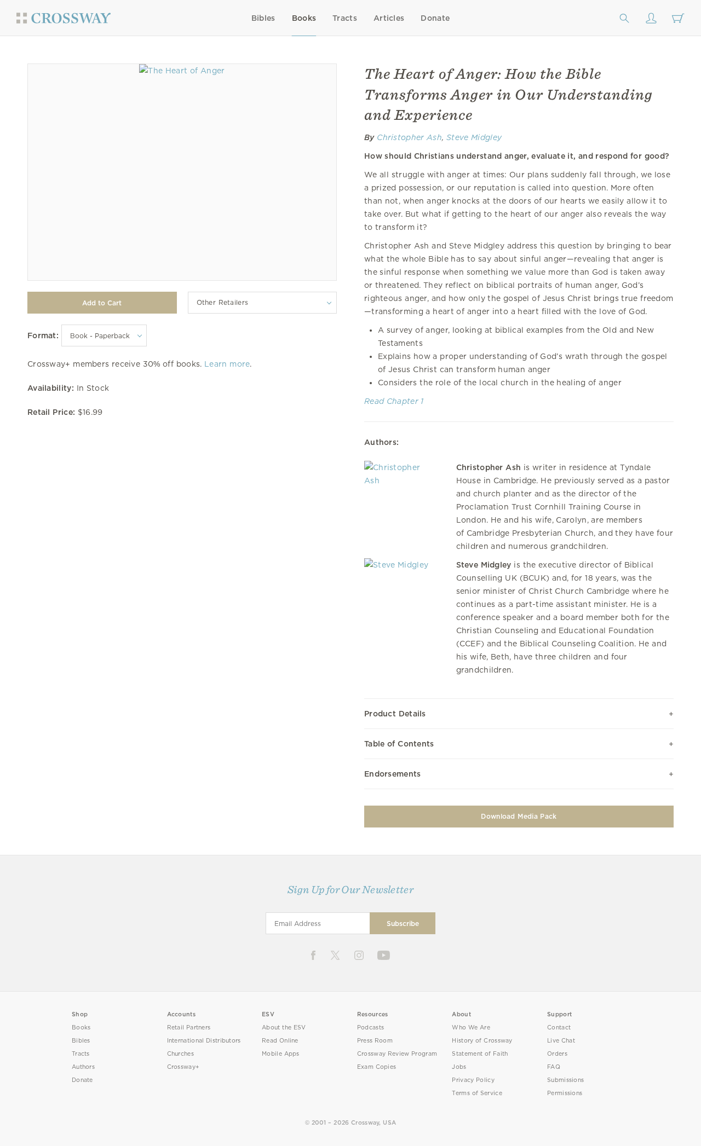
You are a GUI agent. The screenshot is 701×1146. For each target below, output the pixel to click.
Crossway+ (183, 1066)
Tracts (344, 18)
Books (304, 18)
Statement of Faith (480, 1053)
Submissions (565, 1080)
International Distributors (204, 1040)
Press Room (375, 1040)
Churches (180, 1053)
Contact (559, 1027)
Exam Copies (377, 1066)
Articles (389, 18)
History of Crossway (482, 1040)
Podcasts (370, 1027)
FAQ (553, 1066)
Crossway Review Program (397, 1053)
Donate (435, 18)
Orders (557, 1053)
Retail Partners (189, 1027)
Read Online (280, 1040)
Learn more (227, 364)
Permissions (564, 1093)
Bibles (263, 18)
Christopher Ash (409, 137)
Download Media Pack (518, 816)
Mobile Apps (281, 1053)
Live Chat (561, 1040)
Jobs (459, 1066)
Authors (83, 1066)
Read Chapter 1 (394, 401)
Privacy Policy (473, 1080)
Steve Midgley (474, 137)
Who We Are (471, 1027)
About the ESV (284, 1027)
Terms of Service (477, 1093)
